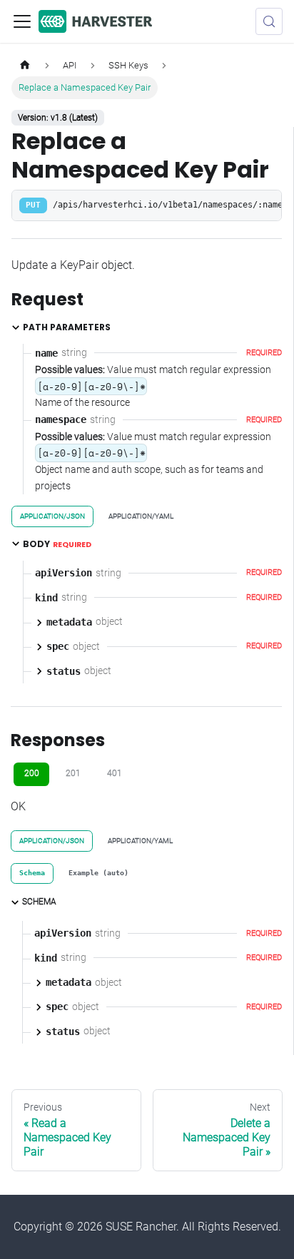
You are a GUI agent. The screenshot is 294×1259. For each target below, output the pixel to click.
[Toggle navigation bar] (22, 21)
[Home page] (25, 65)
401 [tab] (114, 773)
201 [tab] (73, 773)
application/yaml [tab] (140, 516)
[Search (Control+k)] (269, 21)
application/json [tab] (52, 516)
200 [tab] (31, 773)
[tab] (32, 874)
